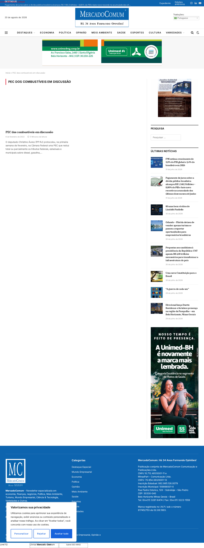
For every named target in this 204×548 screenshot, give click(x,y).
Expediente (165, 3)
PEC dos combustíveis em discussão (29, 132)
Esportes (137, 32)
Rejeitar (41, 533)
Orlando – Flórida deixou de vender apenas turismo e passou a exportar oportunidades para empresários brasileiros (180, 228)
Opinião (81, 32)
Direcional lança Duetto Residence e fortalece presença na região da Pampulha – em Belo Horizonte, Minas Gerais (182, 309)
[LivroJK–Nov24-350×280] (174, 116)
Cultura (155, 32)
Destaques (24, 32)
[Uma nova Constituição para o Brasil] (157, 276)
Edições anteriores (180, 3)
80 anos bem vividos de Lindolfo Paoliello (177, 208)
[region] (41, 522)
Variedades (174, 32)
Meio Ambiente (101, 32)
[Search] (192, 32)
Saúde (121, 32)
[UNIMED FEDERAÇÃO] (102, 52)
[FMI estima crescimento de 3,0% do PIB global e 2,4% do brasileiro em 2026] (157, 162)
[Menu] (6, 32)
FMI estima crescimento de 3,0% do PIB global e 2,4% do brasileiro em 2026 (180, 162)
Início (8, 73)
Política (65, 32)
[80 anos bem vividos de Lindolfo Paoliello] (157, 209)
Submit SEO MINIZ (73, 545)
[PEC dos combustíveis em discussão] (38, 109)
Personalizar (21, 533)
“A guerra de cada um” (177, 289)
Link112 (4, 544)
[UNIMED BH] (174, 437)
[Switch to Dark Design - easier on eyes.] (197, 32)
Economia (47, 32)
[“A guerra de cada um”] (157, 292)
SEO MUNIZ (14, 544)
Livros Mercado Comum (12, 1)
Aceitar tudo (62, 533)
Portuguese (182, 18)
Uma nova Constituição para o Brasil (181, 274)
